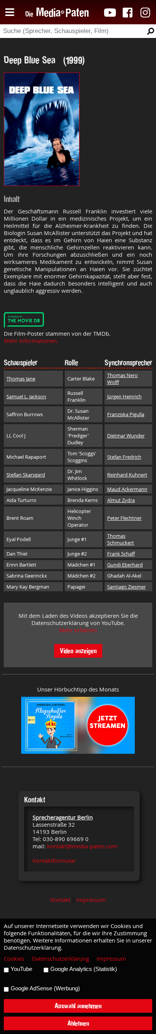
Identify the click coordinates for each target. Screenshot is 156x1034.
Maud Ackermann (127, 489)
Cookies (14, 958)
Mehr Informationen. (31, 340)
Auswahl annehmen (78, 1005)
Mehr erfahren (78, 630)
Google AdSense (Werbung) (45, 988)
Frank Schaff (121, 553)
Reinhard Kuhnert (127, 474)
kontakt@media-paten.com (82, 846)
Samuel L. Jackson (26, 396)
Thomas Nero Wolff (122, 378)
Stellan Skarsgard (25, 474)
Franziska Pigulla (125, 414)
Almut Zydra (121, 500)
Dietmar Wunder (126, 435)
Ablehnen (78, 1023)
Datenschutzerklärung (60, 958)
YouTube (21, 969)
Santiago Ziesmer (126, 586)
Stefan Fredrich (124, 456)
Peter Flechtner (124, 518)
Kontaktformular (54, 860)
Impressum (91, 899)
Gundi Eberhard (125, 564)
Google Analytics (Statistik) (83, 969)
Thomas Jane (20, 378)
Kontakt (60, 899)
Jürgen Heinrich (124, 396)
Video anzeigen (78, 650)
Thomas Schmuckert (120, 539)
